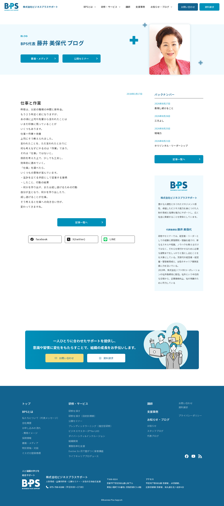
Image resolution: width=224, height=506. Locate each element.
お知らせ (151, 425)
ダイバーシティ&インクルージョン (87, 436)
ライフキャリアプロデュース (84, 456)
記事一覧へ (81, 222)
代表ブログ (153, 435)
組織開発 (73, 441)
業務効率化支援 (77, 446)
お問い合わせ (188, 7)
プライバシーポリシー (190, 415)
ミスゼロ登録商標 (31, 453)
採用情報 (26, 438)
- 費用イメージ (29, 433)
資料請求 (209, 7)
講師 (128, 6)
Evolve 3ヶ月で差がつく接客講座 (86, 451)
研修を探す (74, 410)
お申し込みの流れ (31, 428)
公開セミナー (81, 58)
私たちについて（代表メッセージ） (40, 417)
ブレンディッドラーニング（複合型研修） (91, 426)
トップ (26, 403)
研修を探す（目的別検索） (83, 416)
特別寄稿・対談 (30, 448)
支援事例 (140, 6)
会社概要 (26, 423)
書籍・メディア (39, 58)
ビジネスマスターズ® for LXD (84, 431)
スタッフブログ (155, 430)
